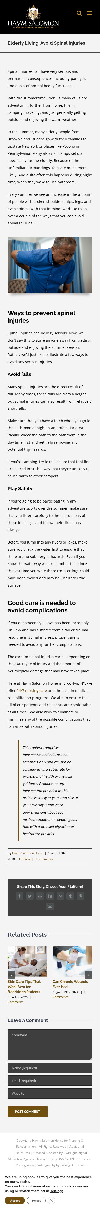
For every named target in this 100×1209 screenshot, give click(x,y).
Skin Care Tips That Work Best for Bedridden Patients (24, 987)
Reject (36, 1200)
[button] (11, 975)
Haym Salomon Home (27, 853)
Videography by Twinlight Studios (60, 1165)
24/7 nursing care (32, 690)
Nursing (25, 859)
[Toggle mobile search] (79, 13)
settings (56, 1191)
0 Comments (44, 859)
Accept (15, 1200)
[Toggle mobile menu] (89, 13)
